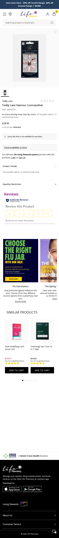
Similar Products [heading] (22, 312)
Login (13, 157)
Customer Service (12, 524)
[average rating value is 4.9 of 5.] (12, 363)
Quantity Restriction (12, 184)
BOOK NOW (20, 302)
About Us (7, 515)
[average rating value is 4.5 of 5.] (38, 363)
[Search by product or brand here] (52, 22)
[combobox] (29, 22)
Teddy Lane (7, 101)
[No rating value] (47, 100)
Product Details (10, 166)
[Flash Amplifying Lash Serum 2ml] (16, 331)
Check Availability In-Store (15, 147)
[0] (54, 14)
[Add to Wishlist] (55, 31)
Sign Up (22, 157)
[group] (17, 346)
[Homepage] (28, 14)
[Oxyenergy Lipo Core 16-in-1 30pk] (42, 331)
